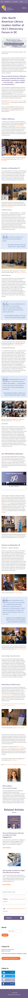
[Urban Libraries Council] (7, 10)
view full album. (14, 760)
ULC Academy (15, 1)
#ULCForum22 (10, 108)
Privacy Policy (14, 992)
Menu (24, 8)
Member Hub (7, 1)
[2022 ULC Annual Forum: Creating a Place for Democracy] (14, 764)
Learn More (7, 848)
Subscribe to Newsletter (10, 958)
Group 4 (22, 100)
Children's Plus (17, 100)
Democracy (5, 901)
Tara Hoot (4, 510)
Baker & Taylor (11, 100)
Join (2, 1)
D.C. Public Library (18, 93)
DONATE (21, 1)
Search (26, 2)
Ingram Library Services (6, 102)
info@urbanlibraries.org (9, 949)
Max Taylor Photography (8, 206)
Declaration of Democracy (7, 694)
